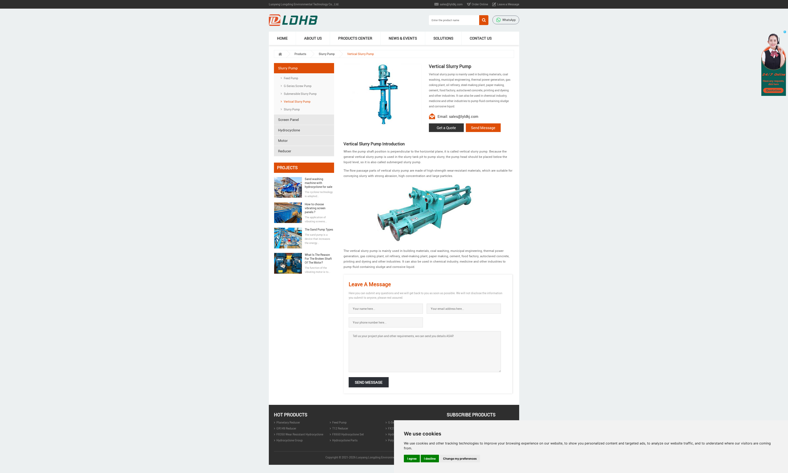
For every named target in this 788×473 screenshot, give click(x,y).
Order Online (480, 4)
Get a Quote (446, 127)
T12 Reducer (340, 428)
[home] (280, 54)
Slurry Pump (327, 54)
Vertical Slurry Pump (297, 101)
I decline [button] (430, 458)
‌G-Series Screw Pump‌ (298, 86)
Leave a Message (508, 4)
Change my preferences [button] (460, 458)
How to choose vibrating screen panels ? (315, 208)
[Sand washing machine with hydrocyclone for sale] (288, 187)
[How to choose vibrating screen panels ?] (288, 212)
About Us (313, 38)
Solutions (443, 38)
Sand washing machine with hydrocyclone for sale (318, 183)
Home (282, 38)
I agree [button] (412, 458)
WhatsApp (509, 20)
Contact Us (481, 38)
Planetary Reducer (288, 422)
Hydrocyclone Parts (344, 440)
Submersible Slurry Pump (300, 94)
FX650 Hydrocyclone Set (348, 434)
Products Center (355, 38)
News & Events (403, 38)
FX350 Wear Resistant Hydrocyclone (299, 434)
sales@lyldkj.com (451, 4)
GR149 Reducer (286, 428)
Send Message (483, 127)
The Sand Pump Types (319, 229)
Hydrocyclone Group (289, 440)
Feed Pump (291, 78)
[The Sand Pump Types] (288, 238)
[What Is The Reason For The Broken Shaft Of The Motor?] (288, 263)
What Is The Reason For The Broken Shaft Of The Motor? (318, 258)
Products (300, 54)
